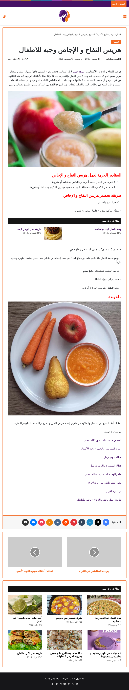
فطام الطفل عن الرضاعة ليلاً (106, 465)
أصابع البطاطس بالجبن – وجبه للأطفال (100, 448)
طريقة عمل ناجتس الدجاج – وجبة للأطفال (99, 499)
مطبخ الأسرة (103, 34)
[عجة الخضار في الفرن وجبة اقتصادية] (104, 605)
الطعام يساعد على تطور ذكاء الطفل (102, 440)
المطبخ (92, 34)
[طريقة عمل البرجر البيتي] (53, 233)
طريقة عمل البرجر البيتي (29, 229)
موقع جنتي (78, 71)
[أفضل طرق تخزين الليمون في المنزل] (25, 604)
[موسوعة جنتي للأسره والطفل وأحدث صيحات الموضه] (64, 16)
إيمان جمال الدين (112, 59)
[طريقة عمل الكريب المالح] (25, 640)
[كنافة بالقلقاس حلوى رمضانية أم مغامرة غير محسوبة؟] (104, 640)
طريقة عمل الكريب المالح (29, 653)
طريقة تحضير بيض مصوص (69, 618)
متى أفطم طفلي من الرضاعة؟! (104, 482)
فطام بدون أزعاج (112, 457)
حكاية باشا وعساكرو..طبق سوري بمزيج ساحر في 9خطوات (66, 655)
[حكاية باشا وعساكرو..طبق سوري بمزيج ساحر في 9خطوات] (64, 640)
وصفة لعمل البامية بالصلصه (108, 229)
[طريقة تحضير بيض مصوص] (64, 604)
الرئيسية (115, 34)
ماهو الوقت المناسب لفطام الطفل (102, 474)
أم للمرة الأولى (113, 491)
